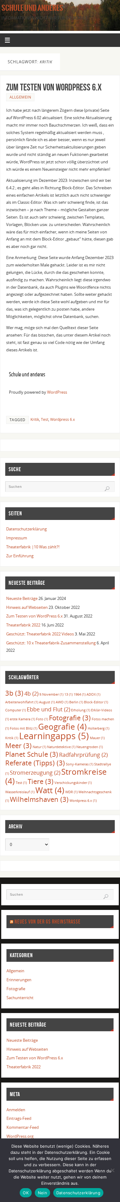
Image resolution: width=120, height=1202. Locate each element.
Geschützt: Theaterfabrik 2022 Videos (40, 634)
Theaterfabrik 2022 (23, 625)
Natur (39, 747)
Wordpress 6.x (62, 419)
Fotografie (70, 717)
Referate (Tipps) (35, 763)
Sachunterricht (20, 997)
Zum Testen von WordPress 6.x (54, 87)
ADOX (93, 694)
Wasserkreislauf (19, 792)
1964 (80, 694)
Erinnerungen (18, 979)
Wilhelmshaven (39, 799)
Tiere (41, 781)
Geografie (62, 726)
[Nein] (112, 1170)
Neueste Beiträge (22, 598)
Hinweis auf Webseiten (27, 607)
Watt (49, 790)
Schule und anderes (32, 8)
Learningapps (54, 736)
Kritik (34, 419)
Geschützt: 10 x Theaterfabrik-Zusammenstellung (51, 643)
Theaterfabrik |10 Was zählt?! (32, 547)
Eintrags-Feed (18, 1118)
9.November (51, 694)
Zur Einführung (20, 556)
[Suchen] (107, 489)
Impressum (16, 538)
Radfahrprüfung (83, 754)
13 (68, 694)
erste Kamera (22, 719)
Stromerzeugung (35, 772)
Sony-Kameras (79, 764)
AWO (62, 702)
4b (31, 693)
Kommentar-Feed (22, 1127)
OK (26, 1192)
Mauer (97, 738)
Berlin (76, 702)
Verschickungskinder (73, 783)
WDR (71, 792)
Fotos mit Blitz (23, 728)
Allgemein (20, 97)
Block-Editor (96, 702)
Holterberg (98, 728)
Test (44, 419)
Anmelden (15, 1109)
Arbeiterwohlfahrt (21, 702)
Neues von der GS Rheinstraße (47, 922)
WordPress (57, 392)
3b (14, 693)
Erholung (80, 710)
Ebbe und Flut (48, 709)
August (47, 702)
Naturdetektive (61, 747)
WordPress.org (20, 1136)
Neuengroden (89, 747)
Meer (18, 745)
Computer (15, 710)
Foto (42, 719)
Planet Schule (31, 754)
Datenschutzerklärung (26, 529)
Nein (42, 1192)
